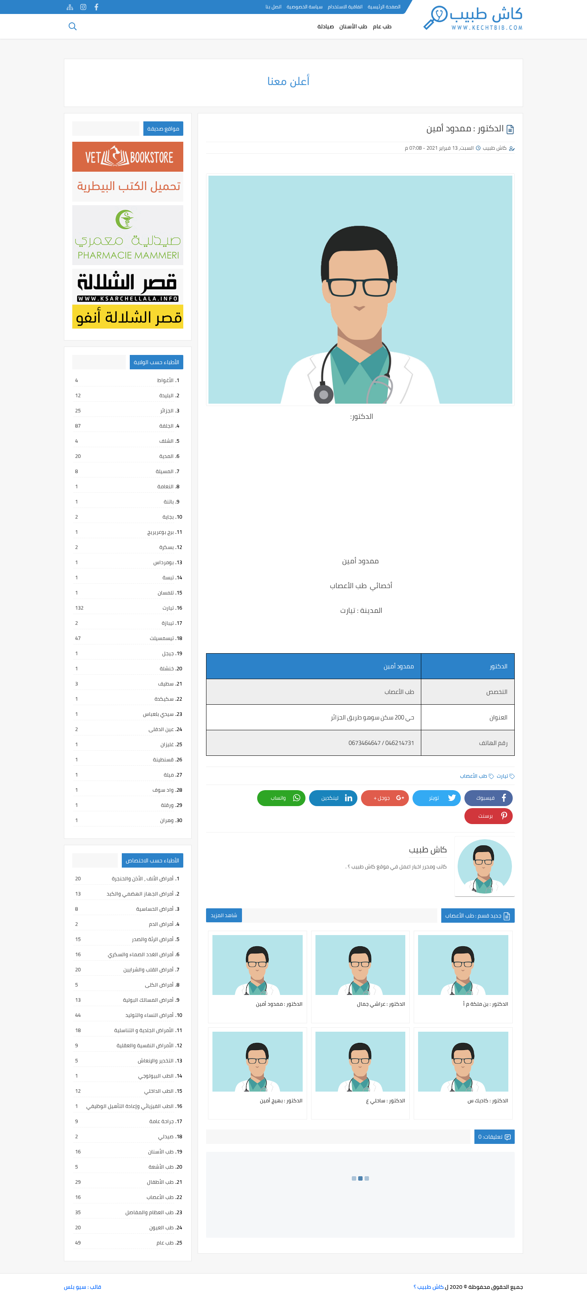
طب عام (382, 26)
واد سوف (124, 790)
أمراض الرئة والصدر (124, 939)
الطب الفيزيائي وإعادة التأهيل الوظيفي (124, 1106)
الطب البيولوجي (124, 1075)
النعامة (124, 486)
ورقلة (124, 805)
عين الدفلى (124, 729)
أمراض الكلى (124, 984)
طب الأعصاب (473, 776)
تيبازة (124, 623)
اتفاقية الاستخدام (345, 6)
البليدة (124, 395)
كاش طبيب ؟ (429, 1287)
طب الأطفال (124, 1182)
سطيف (124, 683)
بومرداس (124, 562)
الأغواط (124, 380)
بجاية (124, 516)
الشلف (124, 441)
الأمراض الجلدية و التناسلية (124, 1030)
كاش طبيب (495, 148)
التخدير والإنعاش (124, 1060)
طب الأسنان (353, 26)
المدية (124, 456)
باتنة (124, 501)
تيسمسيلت (124, 638)
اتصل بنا (274, 6)
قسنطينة (124, 759)
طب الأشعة (124, 1166)
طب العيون (124, 1227)
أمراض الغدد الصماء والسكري (124, 954)
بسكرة (124, 547)
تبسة (124, 577)
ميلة (124, 774)
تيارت (502, 776)
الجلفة (124, 425)
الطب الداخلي (124, 1091)
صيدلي (124, 1136)
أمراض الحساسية (124, 909)
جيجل (124, 653)
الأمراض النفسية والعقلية (124, 1045)
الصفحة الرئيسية (384, 6)
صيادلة (325, 26)
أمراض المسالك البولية (124, 1000)
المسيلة (124, 471)
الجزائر (124, 410)
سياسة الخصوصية (305, 6)
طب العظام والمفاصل (124, 1212)
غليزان (124, 744)
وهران (124, 820)
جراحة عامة (124, 1121)
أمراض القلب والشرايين (124, 969)
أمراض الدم (124, 924)
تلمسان (124, 592)
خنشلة (124, 668)
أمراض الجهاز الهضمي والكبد (124, 893)
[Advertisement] (360, 494)
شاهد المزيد (224, 915)
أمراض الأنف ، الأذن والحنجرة (124, 878)
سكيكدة (124, 699)
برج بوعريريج (124, 532)
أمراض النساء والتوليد (124, 1015)
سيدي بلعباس (124, 714)
